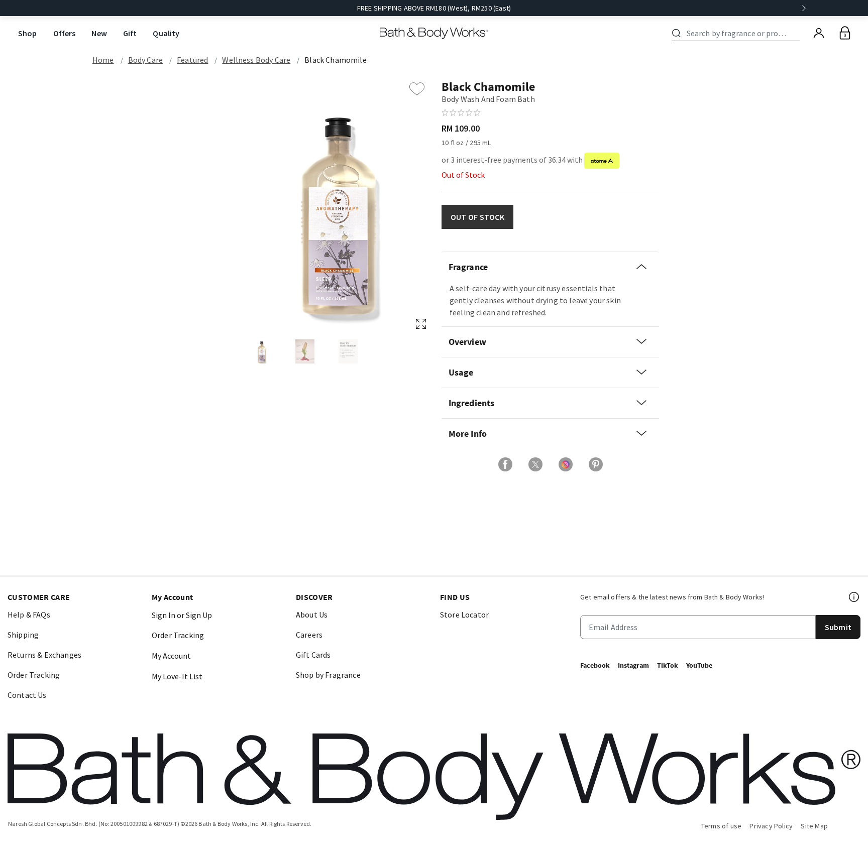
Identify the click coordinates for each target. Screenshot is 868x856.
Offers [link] (64, 33)
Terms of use (721, 825)
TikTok (667, 665)
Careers (309, 635)
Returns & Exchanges (44, 655)
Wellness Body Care (256, 60)
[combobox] (737, 33)
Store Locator (464, 614)
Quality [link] (166, 33)
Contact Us (27, 695)
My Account (171, 656)
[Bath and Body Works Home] (434, 33)
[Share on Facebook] (505, 464)
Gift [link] (130, 33)
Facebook (595, 665)
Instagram (633, 665)
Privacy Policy (771, 825)
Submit (838, 627)
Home (103, 60)
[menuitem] (27, 33)
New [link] (98, 33)
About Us (312, 614)
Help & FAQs (29, 614)
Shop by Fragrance (328, 675)
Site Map (814, 825)
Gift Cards (313, 655)
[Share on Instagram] (565, 464)
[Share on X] (535, 464)
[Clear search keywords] (797, 33)
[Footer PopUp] (854, 597)
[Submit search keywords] (676, 33)
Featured (192, 60)
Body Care (145, 60)
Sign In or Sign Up (182, 615)
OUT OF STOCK (477, 217)
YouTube (699, 665)
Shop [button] (27, 33)
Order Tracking (34, 675)
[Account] (819, 33)
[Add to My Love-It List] (416, 89)
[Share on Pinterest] (595, 464)
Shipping (23, 635)
